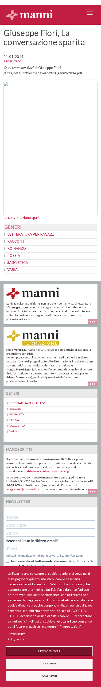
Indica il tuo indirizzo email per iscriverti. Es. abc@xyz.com (45, 555)
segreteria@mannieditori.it (25, 489)
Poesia (13, 255)
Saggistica (17, 262)
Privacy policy (16, 633)
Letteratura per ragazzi (31, 234)
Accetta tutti (49, 676)
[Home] (30, 14)
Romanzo (16, 248)
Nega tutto (49, 664)
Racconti (16, 241)
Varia (12, 269)
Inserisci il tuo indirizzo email (31, 541)
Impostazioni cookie (49, 651)
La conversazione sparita (23, 217)
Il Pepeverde (12, 61)
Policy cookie (16, 639)
